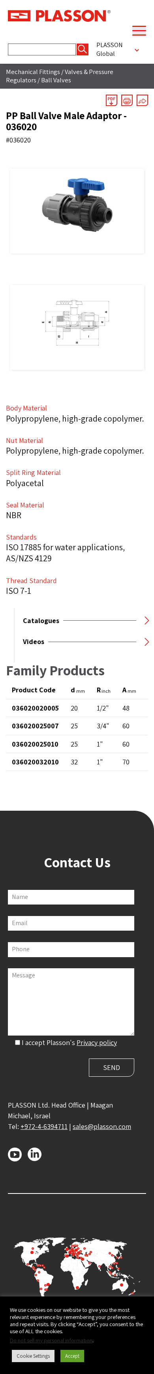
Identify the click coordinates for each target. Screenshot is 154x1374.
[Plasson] (59, 15)
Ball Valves (56, 80)
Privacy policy (97, 1042)
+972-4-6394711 (44, 1126)
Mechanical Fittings (33, 71)
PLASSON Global (109, 49)
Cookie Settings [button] (33, 1356)
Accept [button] (72, 1356)
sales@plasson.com (102, 1126)
